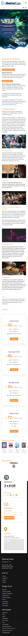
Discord (4, 104)
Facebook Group (12, 104)
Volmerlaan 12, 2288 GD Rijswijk (11, 537)
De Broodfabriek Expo (9, 536)
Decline (6, 634)
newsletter (13, 95)
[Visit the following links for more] (5, 495)
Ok (1, 634)
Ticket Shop (14, 338)
